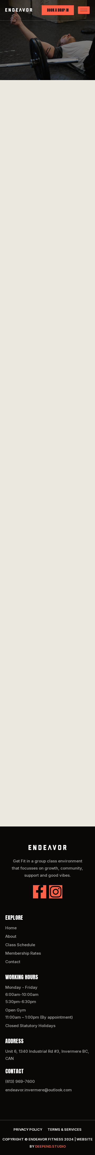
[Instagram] (55, 891)
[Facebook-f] (39, 891)
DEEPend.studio (50, 1146)
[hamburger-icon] (84, 10)
